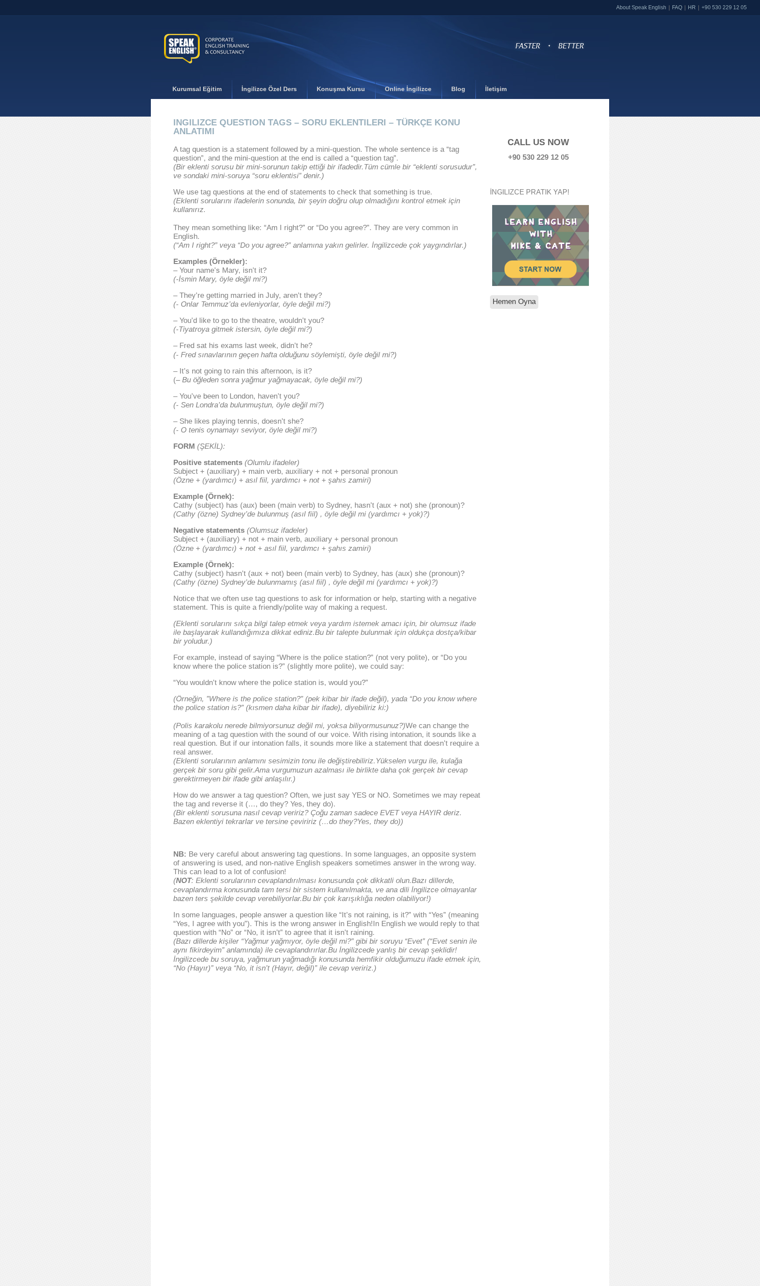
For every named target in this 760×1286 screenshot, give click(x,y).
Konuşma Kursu (341, 88)
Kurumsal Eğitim (197, 88)
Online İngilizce (408, 88)
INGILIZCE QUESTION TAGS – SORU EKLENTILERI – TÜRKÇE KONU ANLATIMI (316, 126)
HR (692, 7)
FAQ (677, 7)
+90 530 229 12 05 (724, 7)
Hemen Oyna (514, 301)
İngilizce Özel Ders (269, 88)
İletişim (496, 88)
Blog (458, 88)
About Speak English (641, 7)
